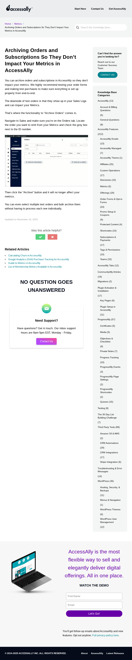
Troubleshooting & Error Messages (110, 470)
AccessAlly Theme (109, 157)
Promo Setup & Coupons (108, 213)
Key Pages (105, 300)
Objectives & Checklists (106, 340)
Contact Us (97, 8)
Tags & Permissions (110, 249)
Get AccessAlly (117, 8)
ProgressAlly (104, 319)
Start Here (80, 8)
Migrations (103, 281)
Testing (101, 408)
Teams (103, 259)
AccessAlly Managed (110, 148)
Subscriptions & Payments (108, 239)
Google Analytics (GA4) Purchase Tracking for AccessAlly (38, 259)
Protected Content (109, 224)
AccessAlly (103, 101)
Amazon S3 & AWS (109, 433)
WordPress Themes (110, 509)
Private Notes (107, 351)
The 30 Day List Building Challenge (107, 416)
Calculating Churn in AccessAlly (25, 255)
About (84, 653)
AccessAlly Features (108, 129)
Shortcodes (106, 230)
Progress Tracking (109, 357)
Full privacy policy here (105, 635)
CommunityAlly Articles (109, 272)
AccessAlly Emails (109, 139)
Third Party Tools (106, 427)
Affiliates (104, 164)
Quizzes (104, 401)
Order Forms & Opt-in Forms (111, 201)
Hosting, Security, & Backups (110, 489)
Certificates (106, 326)
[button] (40, 237)
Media (103, 332)
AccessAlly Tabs (106, 265)
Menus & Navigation (110, 500)
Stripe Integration (109, 462)
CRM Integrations (109, 452)
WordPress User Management (108, 520)
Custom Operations (110, 170)
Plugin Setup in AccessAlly (107, 308)
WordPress (103, 481)
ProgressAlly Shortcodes (106, 391)
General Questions (109, 119)
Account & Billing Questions (108, 109)
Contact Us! (108, 75)
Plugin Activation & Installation (107, 289)
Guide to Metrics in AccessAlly (24, 263)
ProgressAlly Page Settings (109, 378)
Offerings (104, 192)
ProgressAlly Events (110, 367)
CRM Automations (109, 443)
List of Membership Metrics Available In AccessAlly (35, 266)
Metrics (104, 186)
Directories (105, 180)
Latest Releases (115, 653)
